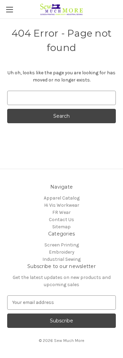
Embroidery (61, 252)
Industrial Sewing (61, 259)
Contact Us (61, 219)
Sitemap (61, 227)
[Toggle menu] (9, 9)
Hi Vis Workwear (61, 205)
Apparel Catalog (62, 198)
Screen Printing (61, 245)
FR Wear (61, 212)
